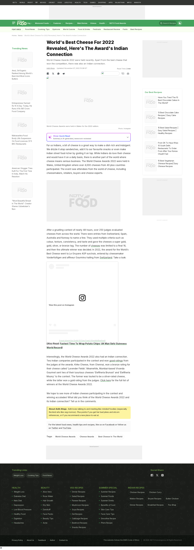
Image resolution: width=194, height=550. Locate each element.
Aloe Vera (47, 492)
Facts (125, 29)
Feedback (42, 540)
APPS (111, 2)
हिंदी (36, 2)
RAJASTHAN (119, 2)
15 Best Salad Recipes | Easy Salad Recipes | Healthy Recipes (168, 130)
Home (14, 35)
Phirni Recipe (106, 523)
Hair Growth (48, 500)
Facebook (110, 424)
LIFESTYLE (68, 2)
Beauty (45, 487)
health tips (78, 424)
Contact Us (63, 540)
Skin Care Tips (107, 509)
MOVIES (43, 2)
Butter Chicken (172, 498)
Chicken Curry (155, 492)
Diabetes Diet (20, 496)
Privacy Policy (17, 540)
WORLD (22, 2)
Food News (30, 29)
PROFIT (30, 2)
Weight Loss (18, 475)
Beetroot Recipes (79, 523)
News (20, 35)
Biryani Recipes (154, 498)
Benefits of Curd (108, 505)
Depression (19, 505)
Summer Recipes (108, 492)
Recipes (69, 23)
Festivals (97, 29)
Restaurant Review (112, 29)
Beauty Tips (48, 518)
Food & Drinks (84, 29)
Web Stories (82, 23)
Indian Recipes (136, 487)
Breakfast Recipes (156, 505)
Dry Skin (46, 505)
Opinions (56, 29)
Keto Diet (18, 500)
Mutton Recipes (136, 498)
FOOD (60, 2)
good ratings (116, 360)
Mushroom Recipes (80, 505)
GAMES (93, 2)
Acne (45, 523)
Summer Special (108, 487)
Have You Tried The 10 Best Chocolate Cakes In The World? (168, 100)
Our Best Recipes (153, 92)
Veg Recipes (76, 487)
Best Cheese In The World (110, 436)
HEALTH (78, 2)
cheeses (95, 245)
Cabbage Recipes (80, 518)
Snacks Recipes (79, 527)
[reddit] (63, 73)
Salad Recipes (78, 496)
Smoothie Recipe (108, 518)
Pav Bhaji (172, 505)
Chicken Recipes (137, 492)
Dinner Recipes (78, 492)
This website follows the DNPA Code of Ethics (121, 540)
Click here (105, 380)
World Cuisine (69, 29)
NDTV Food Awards (117, 23)
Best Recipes (136, 29)
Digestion (18, 518)
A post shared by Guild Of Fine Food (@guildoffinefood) (82, 340)
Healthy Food (19, 514)
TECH (85, 2)
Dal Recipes (77, 514)
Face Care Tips (107, 514)
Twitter (54, 428)
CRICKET (52, 2)
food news (66, 424)
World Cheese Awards (65, 436)
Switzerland (106, 257)
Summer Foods (107, 496)
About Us (30, 540)
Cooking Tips (33, 475)
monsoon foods (42, 23)
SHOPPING (102, 2)
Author (52, 540)
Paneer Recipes (79, 500)
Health (102, 23)
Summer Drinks (107, 500)
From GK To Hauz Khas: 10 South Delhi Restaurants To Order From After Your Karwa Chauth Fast (168, 148)
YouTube (67, 428)
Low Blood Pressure (22, 509)
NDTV (15, 2)
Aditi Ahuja (51, 68)
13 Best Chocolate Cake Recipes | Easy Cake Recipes (168, 115)
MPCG (129, 2)
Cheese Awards (87, 436)
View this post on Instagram (61, 305)
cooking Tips (43, 29)
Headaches (19, 523)
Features (57, 23)
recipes (90, 424)
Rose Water (48, 496)
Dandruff (46, 509)
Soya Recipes (78, 509)
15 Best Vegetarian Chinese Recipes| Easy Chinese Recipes (168, 163)
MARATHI (137, 2)
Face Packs (48, 514)
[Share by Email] (122, 73)
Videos (93, 23)
